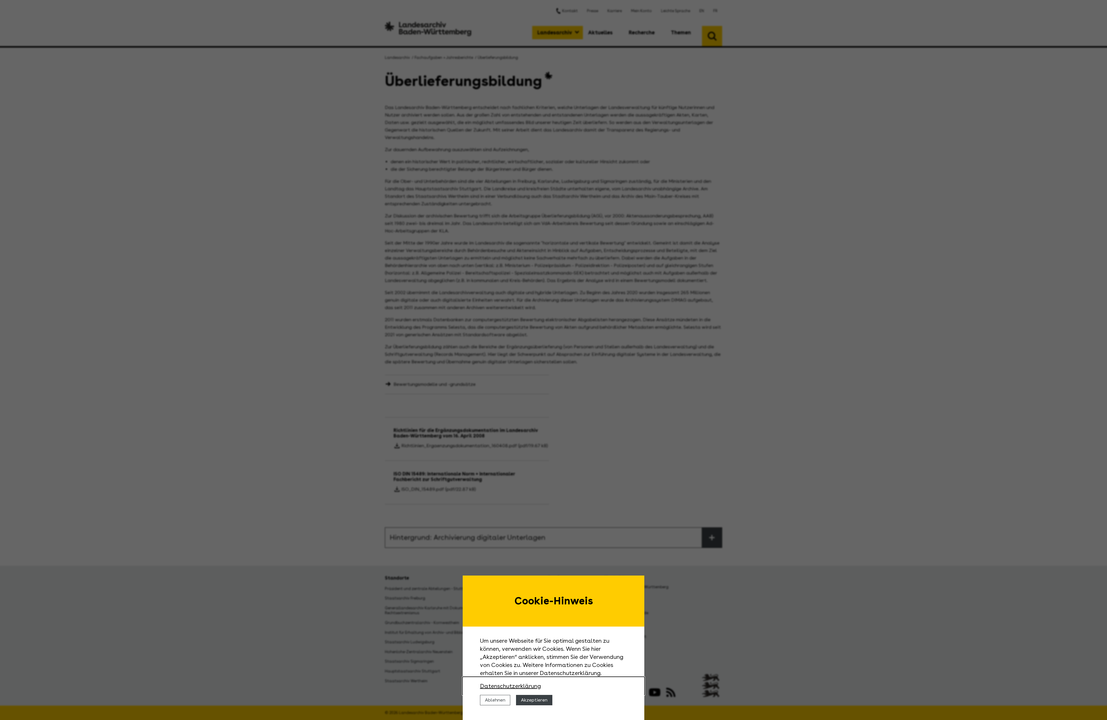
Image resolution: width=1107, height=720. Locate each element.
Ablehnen (495, 700)
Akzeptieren (534, 700)
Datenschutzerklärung (510, 686)
